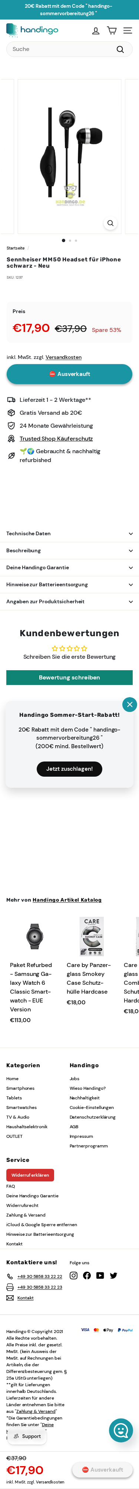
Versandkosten (50, 1482)
